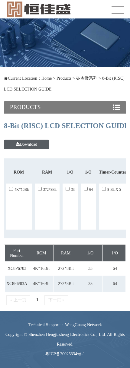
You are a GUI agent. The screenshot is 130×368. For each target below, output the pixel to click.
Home (46, 78)
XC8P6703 (17, 268)
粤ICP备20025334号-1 (65, 354)
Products (64, 78)
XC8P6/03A (16, 283)
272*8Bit (50, 189)
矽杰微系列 (86, 78)
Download (28, 144)
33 (73, 189)
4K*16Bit (22, 189)
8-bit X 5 (114, 189)
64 (91, 189)
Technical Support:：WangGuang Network (65, 325)
